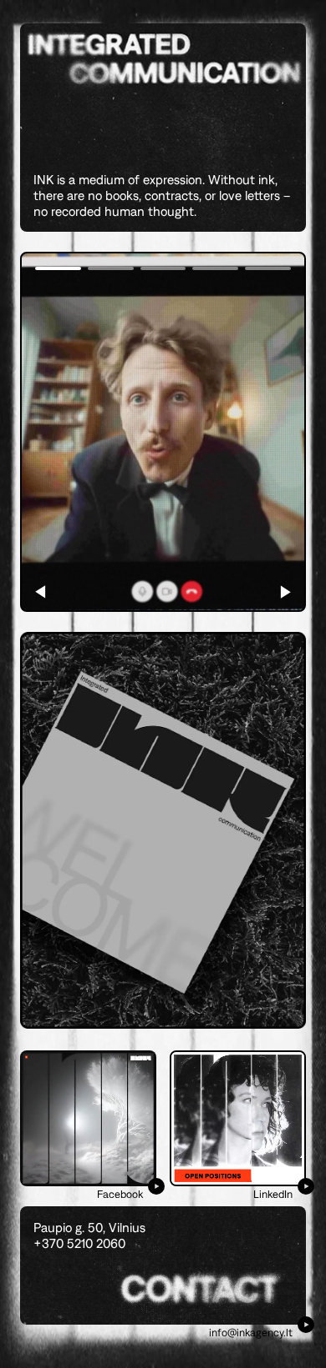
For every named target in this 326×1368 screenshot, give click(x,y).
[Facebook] (88, 1118)
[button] (286, 592)
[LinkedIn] (238, 1118)
